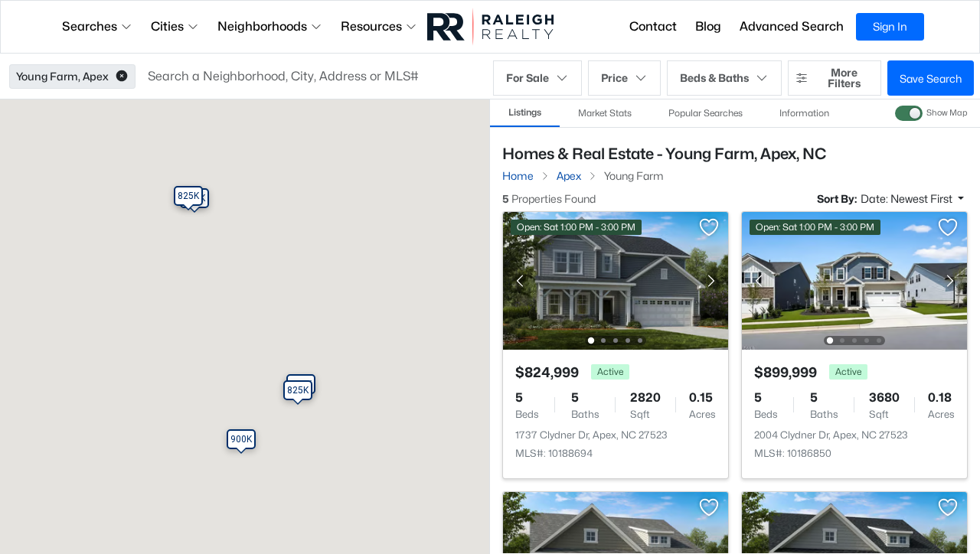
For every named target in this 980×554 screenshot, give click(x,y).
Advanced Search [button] (792, 26)
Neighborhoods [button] (262, 26)
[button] (122, 76)
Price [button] (614, 77)
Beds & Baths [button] (714, 77)
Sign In (890, 26)
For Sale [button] (527, 77)
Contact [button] (653, 26)
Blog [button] (708, 26)
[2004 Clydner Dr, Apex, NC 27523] (854, 279)
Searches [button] (89, 26)
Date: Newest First (908, 198)
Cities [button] (167, 26)
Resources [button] (371, 26)
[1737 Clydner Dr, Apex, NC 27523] (615, 279)
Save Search (931, 78)
